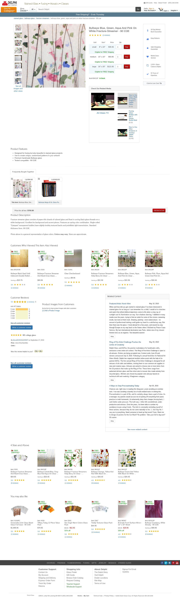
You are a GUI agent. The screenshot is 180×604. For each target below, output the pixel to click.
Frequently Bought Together (23, 172)
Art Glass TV (103, 113)
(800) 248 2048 (173, 3)
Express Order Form (46, 580)
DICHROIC (51, 563)
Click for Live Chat (153, 83)
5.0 (39, 285)
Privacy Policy (109, 596)
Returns (41, 586)
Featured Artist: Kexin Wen (120, 304)
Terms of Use (99, 583)
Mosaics (54, 4)
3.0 (12, 285)
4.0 (119, 480)
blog (112, 336)
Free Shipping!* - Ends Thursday (90, 14)
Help (155, 3)
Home (80, 596)
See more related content (137, 429)
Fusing (44, 4)
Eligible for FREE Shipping (104, 52)
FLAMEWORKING (74, 563)
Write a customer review (21, 327)
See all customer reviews (20, 323)
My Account (43, 575)
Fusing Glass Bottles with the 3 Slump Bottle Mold (133, 115)
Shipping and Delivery (47, 577)
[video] (102, 101)
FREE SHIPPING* (15, 252)
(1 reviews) (106, 35)
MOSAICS (112, 563)
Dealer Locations (101, 577)
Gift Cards (149, 3)
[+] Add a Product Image (51, 311)
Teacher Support (73, 584)
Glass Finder (162, 3)
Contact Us (43, 572)
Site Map (98, 580)
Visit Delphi (98, 575)
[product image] (23, 258)
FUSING (86, 563)
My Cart (86, 596)
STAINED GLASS (124, 563)
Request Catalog (73, 580)
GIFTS (94, 563)
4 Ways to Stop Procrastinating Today (124, 386)
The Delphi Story (101, 572)
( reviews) (14, 288)
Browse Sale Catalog (74, 577)
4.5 (92, 480)
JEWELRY (102, 563)
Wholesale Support (74, 586)
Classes (65, 4)
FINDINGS (61, 563)
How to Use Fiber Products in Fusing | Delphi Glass (133, 131)
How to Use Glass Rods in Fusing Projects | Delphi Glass (133, 99)
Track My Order (44, 583)
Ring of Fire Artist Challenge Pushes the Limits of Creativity (125, 343)
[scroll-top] (176, 597)
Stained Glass (31, 4)
